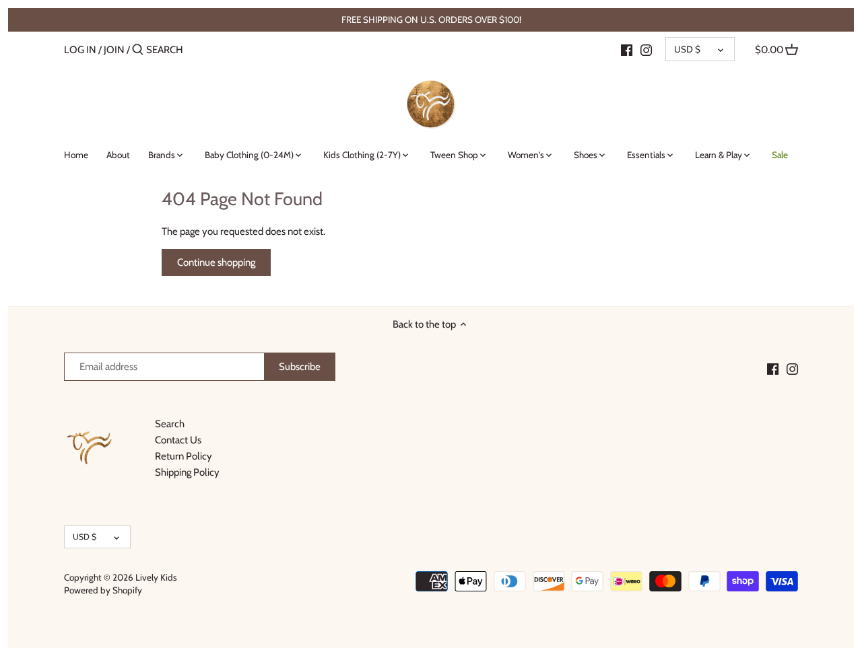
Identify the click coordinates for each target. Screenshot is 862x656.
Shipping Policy (187, 472)
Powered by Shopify (103, 590)
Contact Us (178, 440)
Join (114, 50)
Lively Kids (156, 577)
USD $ (687, 49)
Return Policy (183, 456)
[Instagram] (646, 49)
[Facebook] (626, 49)
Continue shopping (216, 262)
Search (170, 424)
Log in (80, 50)
